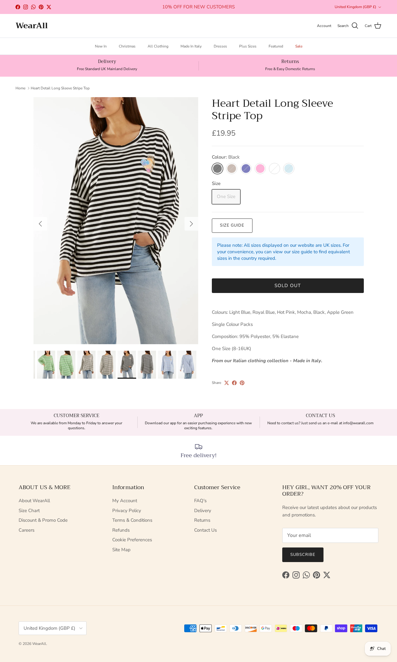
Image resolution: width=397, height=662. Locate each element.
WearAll (39, 643)
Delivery (202, 510)
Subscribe (302, 554)
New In (101, 46)
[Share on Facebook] (234, 383)
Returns (202, 520)
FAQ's (200, 501)
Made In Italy (191, 46)
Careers (26, 530)
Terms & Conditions (132, 520)
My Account (124, 501)
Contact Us (205, 530)
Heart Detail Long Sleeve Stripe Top (60, 88)
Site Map (121, 550)
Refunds (121, 530)
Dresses (220, 46)
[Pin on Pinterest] (242, 383)
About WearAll (34, 501)
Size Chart (29, 510)
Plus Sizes (247, 46)
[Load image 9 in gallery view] (115, 221)
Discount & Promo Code (43, 520)
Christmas (127, 46)
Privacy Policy (126, 510)
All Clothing (158, 46)
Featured (276, 46)
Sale (298, 46)
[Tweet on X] (226, 383)
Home (20, 88)
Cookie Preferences (132, 540)
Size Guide (232, 225)
